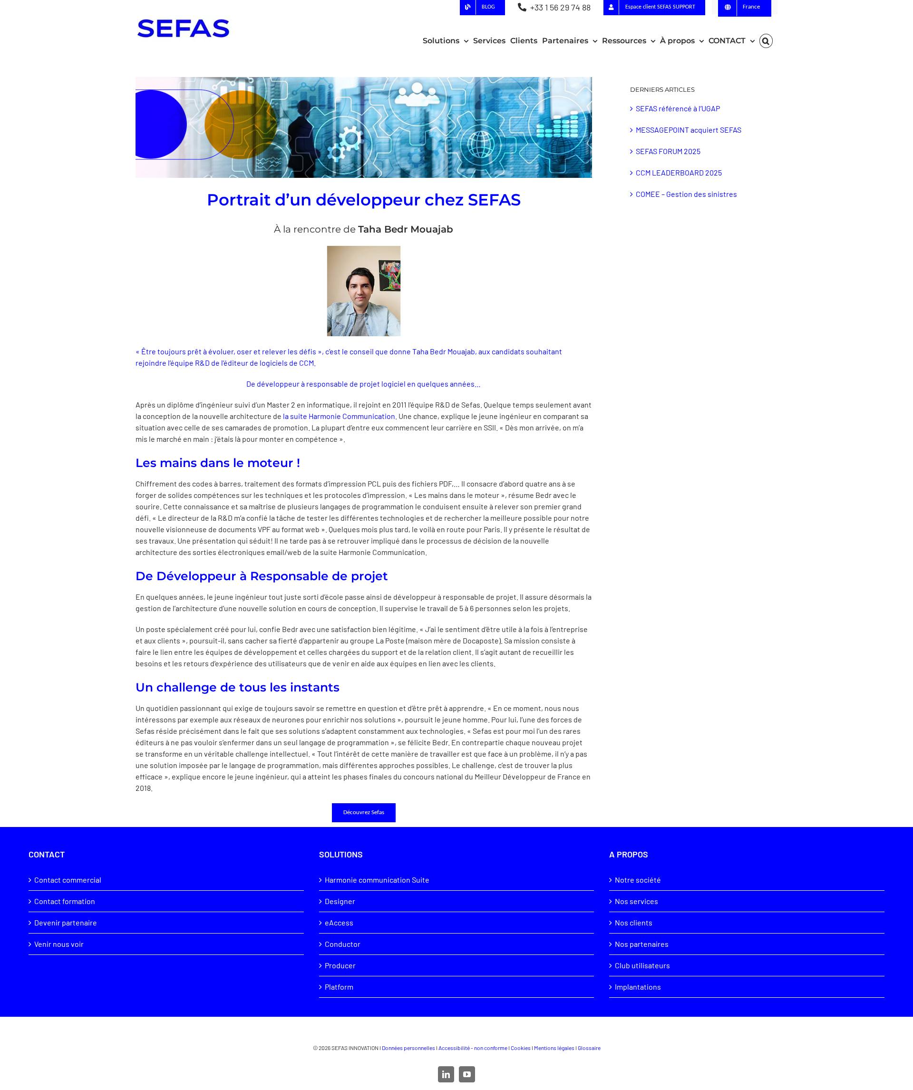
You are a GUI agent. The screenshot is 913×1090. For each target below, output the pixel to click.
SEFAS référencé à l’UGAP (678, 108)
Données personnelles (408, 1047)
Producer (340, 965)
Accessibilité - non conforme (472, 1047)
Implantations (638, 986)
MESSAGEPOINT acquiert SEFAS (688, 129)
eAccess (339, 922)
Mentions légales (554, 1047)
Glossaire (589, 1047)
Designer (340, 900)
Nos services (636, 900)
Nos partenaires (642, 943)
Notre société (638, 879)
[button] (766, 41)
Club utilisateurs (642, 965)
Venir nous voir (59, 943)
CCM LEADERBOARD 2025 (679, 172)
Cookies (521, 1047)
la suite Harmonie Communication (339, 415)
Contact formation (64, 900)
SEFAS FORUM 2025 (668, 151)
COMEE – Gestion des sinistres (686, 193)
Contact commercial (67, 879)
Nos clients (633, 922)
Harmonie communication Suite (377, 879)
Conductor (342, 943)
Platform (339, 986)
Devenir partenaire (65, 922)
